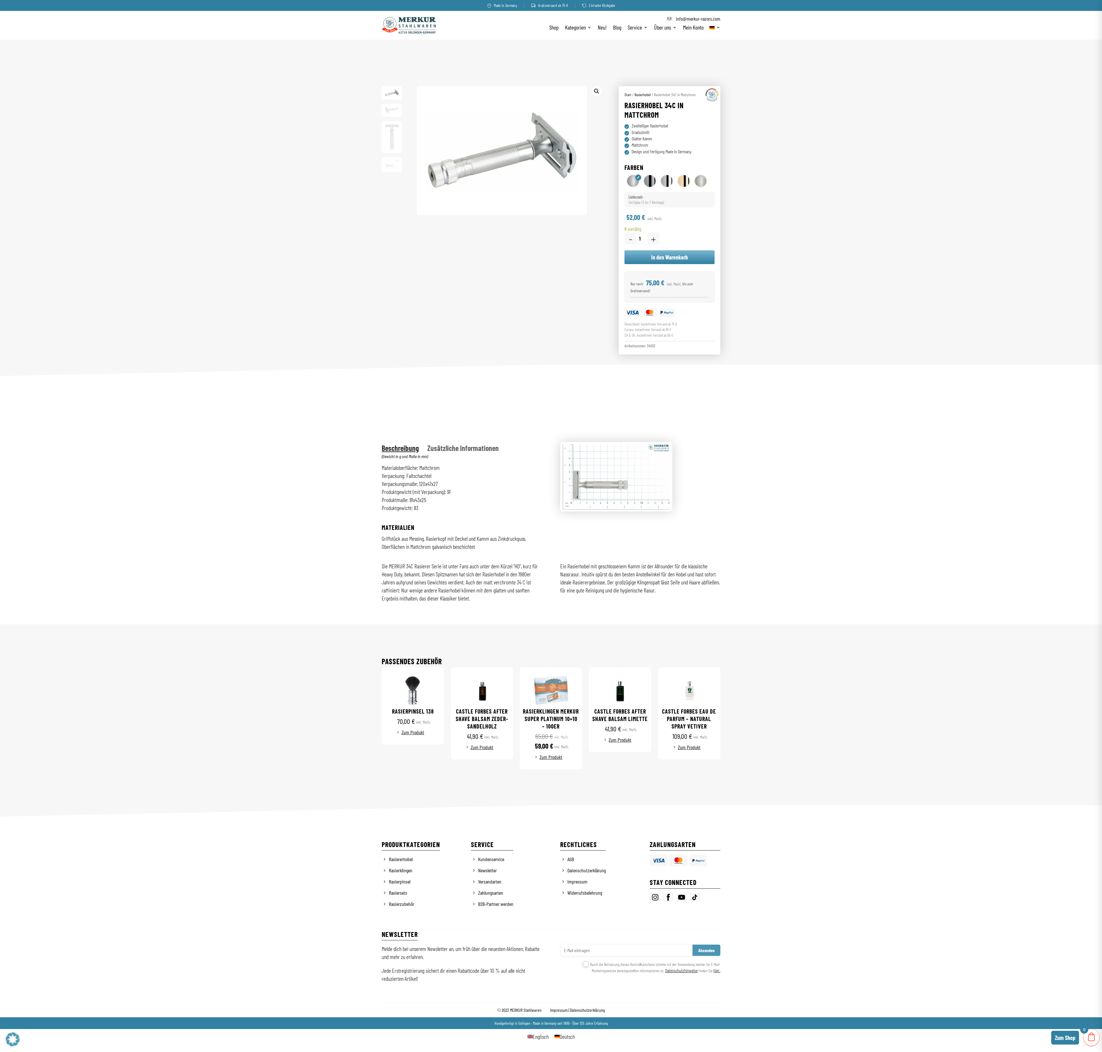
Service (635, 28)
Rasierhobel (643, 94)
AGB (570, 859)
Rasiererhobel (401, 859)
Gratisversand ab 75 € (553, 5)
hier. (716, 970)
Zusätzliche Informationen (463, 447)
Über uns (662, 28)
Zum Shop (1065, 1037)
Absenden (706, 950)
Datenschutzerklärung (586, 870)
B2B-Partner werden (495, 904)
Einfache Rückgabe (602, 5)
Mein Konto (693, 28)
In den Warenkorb (669, 257)
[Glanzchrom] (649, 181)
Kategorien (575, 28)
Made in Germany (505, 5)
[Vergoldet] (683, 181)
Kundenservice (491, 859)
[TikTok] (694, 897)
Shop (554, 28)
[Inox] (700, 181)
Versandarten (489, 881)
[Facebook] (668, 897)
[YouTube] (681, 897)
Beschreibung (400, 447)
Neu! (602, 28)
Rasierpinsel (399, 881)
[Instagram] (655, 897)
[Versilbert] (666, 181)
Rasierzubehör (401, 904)
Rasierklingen (400, 870)
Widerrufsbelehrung (584, 893)
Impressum (577, 881)
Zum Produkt (412, 732)
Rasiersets (398, 893)
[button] (596, 91)
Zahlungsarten (490, 893)
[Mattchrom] (632, 181)
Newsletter (487, 870)
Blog (617, 28)
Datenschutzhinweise (681, 970)
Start (627, 94)
